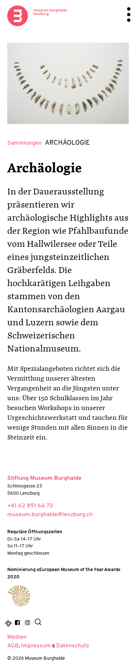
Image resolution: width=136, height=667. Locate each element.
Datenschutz (72, 646)
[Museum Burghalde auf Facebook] (17, 623)
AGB (13, 646)
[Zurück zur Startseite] (37, 16)
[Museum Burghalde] (19, 596)
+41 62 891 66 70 (30, 506)
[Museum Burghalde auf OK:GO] (8, 623)
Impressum (36, 646)
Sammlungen (24, 143)
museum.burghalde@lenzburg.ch (50, 515)
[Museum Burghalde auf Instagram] (27, 623)
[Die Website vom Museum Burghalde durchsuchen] (38, 623)
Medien (16, 637)
